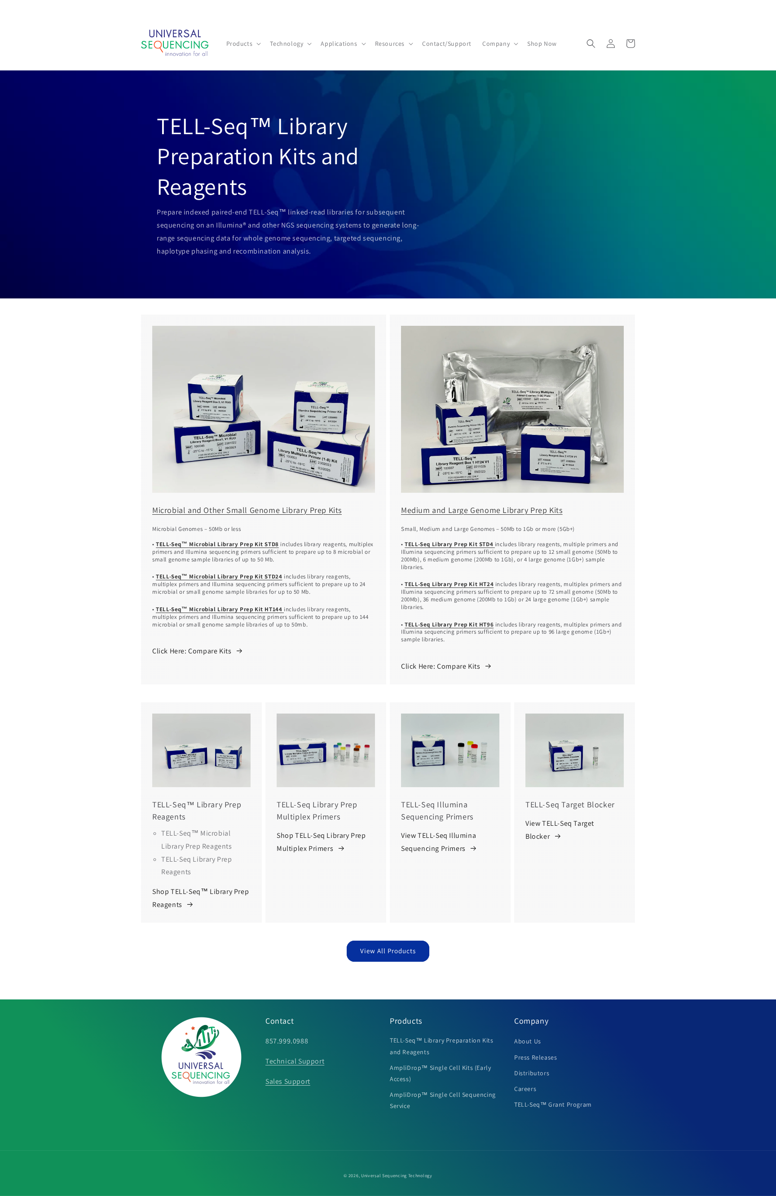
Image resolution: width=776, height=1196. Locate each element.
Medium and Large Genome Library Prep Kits (482, 510)
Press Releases (535, 1057)
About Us (527, 1041)
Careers (525, 1089)
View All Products (388, 950)
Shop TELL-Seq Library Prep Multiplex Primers (321, 842)
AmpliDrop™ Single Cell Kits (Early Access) (440, 1073)
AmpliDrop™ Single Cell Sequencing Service (443, 1100)
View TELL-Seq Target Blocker (559, 830)
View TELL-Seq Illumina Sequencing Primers (438, 842)
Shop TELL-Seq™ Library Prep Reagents (200, 898)
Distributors (531, 1073)
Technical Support (294, 1061)
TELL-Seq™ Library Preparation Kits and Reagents (441, 1046)
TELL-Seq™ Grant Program (553, 1104)
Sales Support (287, 1081)
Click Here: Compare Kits (191, 651)
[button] (243, 43)
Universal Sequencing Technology (396, 1175)
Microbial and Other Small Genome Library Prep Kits (247, 510)
